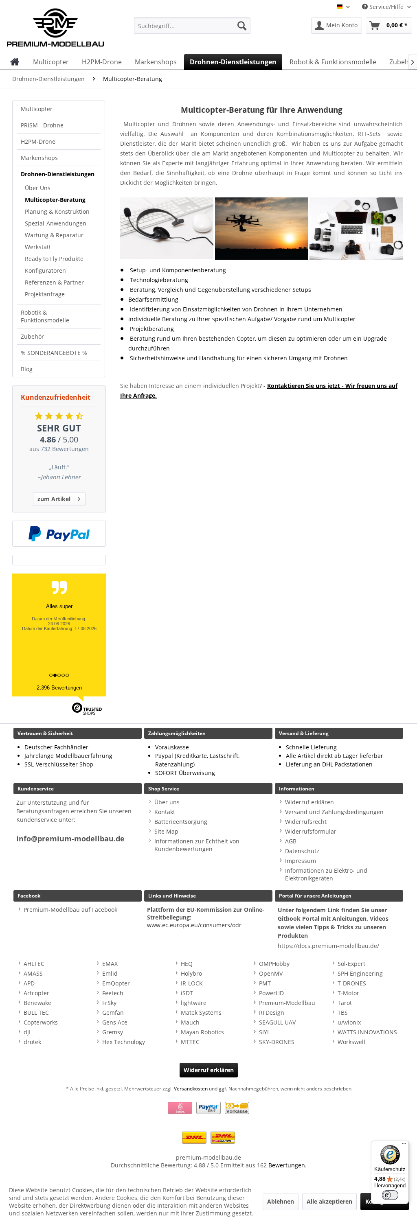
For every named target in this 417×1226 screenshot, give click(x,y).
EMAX (110, 964)
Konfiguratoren (45, 270)
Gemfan (113, 1012)
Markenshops (39, 158)
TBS (343, 1012)
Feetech (112, 993)
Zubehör (32, 336)
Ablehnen (280, 1201)
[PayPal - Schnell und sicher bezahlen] (59, 533)
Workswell (351, 1042)
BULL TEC (36, 1012)
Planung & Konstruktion (57, 211)
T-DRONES (352, 983)
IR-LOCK (192, 983)
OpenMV (271, 973)
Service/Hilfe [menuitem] (386, 7)
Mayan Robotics (202, 1032)
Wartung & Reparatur (54, 235)
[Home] (15, 62)
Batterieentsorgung (180, 821)
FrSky (109, 1003)
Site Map (166, 831)
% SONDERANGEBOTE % (54, 353)
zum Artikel (53, 499)
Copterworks (41, 1022)
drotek (32, 1042)
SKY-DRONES (276, 1042)
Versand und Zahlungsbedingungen (334, 812)
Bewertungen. (287, 1165)
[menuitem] (192, 26)
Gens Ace (114, 1022)
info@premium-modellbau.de (70, 838)
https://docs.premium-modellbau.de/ (328, 946)
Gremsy (112, 1032)
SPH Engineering (360, 973)
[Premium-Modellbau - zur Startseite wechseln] (55, 25)
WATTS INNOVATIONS (367, 1032)
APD (29, 983)
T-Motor (348, 993)
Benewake (37, 1003)
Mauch (190, 1022)
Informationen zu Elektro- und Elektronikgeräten (326, 874)
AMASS (33, 973)
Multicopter (37, 109)
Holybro (191, 973)
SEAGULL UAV (277, 1022)
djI (27, 1032)
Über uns (167, 802)
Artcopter (36, 993)
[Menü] (404, 1145)
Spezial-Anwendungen (55, 223)
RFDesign (271, 1012)
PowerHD (271, 993)
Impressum (300, 861)
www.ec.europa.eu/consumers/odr (194, 925)
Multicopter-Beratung (55, 200)
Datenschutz (302, 851)
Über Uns (37, 188)
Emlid (110, 973)
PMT (265, 983)
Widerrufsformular (310, 831)
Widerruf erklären (309, 802)
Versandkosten (191, 1088)
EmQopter (116, 983)
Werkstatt (38, 247)
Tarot (345, 1003)
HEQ (187, 964)
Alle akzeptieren (329, 1201)
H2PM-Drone (38, 141)
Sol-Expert (351, 964)
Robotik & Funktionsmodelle (45, 316)
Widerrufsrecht (306, 821)
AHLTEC (34, 964)
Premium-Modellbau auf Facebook (70, 909)
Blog (27, 369)
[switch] (390, 1195)
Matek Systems (201, 1012)
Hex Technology (123, 1042)
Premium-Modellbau (287, 1003)
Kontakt (164, 812)
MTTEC (190, 1042)
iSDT (187, 993)
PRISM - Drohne (42, 125)
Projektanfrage (45, 294)
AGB (290, 841)
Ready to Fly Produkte (54, 259)
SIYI (264, 1032)
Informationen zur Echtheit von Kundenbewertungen (196, 845)
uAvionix (349, 1022)
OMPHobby (274, 964)
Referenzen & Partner (54, 282)
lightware (193, 1003)
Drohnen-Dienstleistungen (57, 174)
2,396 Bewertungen (59, 688)
